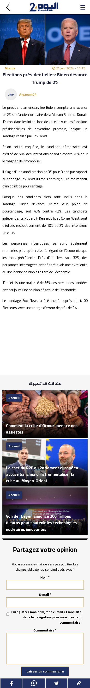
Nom (45, 577)
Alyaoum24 (27, 94)
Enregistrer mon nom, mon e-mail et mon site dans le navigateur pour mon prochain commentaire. (46, 617)
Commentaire (45, 630)
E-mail (45, 594)
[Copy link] (78, 683)
